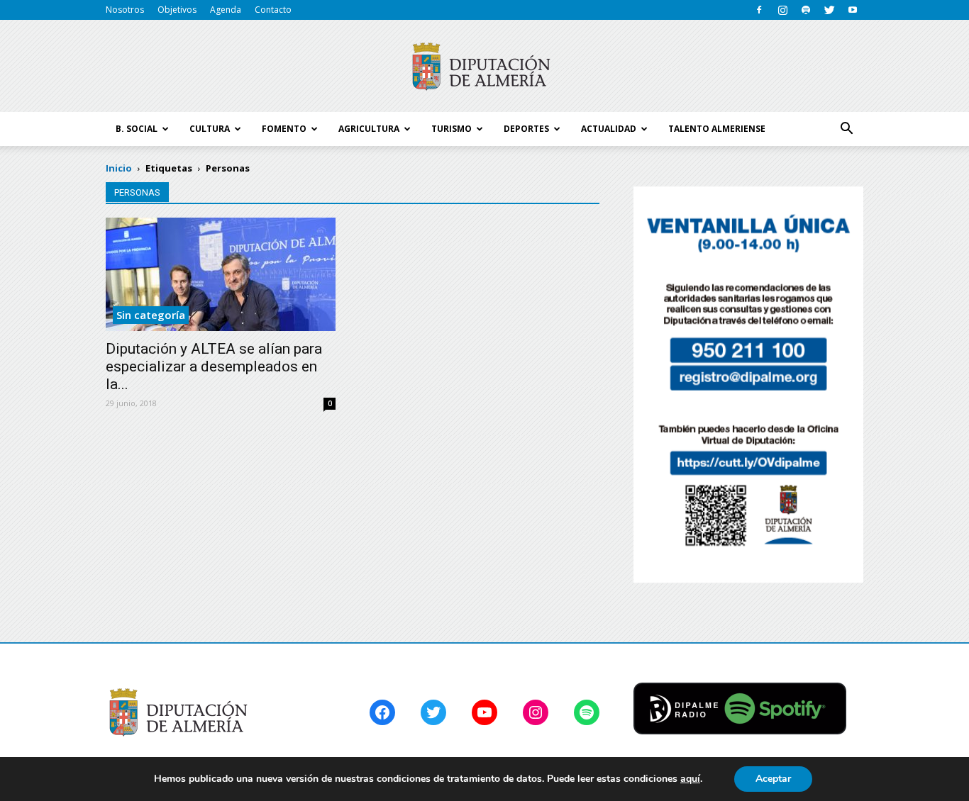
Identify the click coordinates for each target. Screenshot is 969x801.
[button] (846, 129)
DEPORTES (526, 129)
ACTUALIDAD (608, 129)
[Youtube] (852, 10)
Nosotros (125, 10)
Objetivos (176, 10)
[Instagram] (782, 10)
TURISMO (451, 129)
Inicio (119, 168)
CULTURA (209, 129)
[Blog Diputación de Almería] (484, 66)
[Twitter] (829, 10)
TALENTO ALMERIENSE (716, 129)
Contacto (273, 10)
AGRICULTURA (368, 129)
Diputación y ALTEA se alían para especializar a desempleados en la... (214, 366)
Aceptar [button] (773, 778)
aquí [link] (690, 778)
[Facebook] (759, 10)
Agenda (225, 10)
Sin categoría (150, 315)
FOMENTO (284, 129)
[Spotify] (805, 10)
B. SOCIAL (136, 129)
